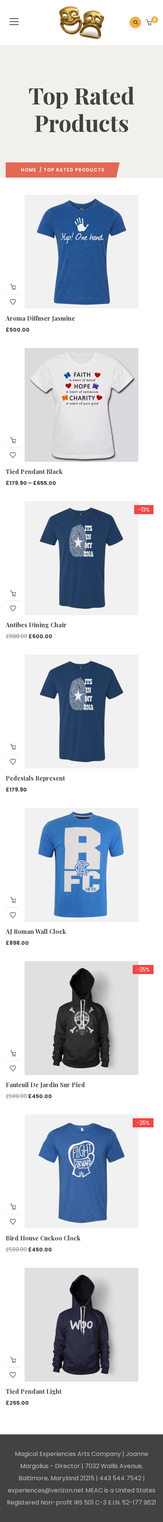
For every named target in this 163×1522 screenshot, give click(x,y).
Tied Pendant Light (33, 1391)
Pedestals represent (35, 778)
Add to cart (13, 287)
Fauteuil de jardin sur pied (45, 1085)
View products (13, 440)
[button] (150, 23)
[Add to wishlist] (13, 301)
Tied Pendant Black (34, 471)
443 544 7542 (120, 1478)
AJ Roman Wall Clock (36, 931)
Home (28, 170)
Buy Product (13, 593)
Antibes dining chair (36, 625)
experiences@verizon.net (46, 1490)
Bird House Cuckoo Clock (43, 1238)
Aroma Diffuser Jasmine (40, 318)
